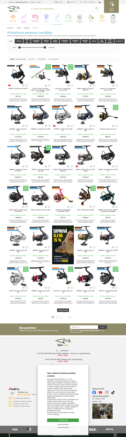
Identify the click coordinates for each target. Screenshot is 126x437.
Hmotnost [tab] (119, 41)
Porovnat (72, 2)
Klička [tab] (94, 41)
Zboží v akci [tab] (27, 41)
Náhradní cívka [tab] (75, 41)
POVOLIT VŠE (63, 420)
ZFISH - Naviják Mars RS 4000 (85, 210)
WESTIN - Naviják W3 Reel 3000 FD (18, 291)
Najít (97, 8)
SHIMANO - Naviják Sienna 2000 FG (40, 291)
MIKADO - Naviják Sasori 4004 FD (18, 88)
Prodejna (32, 2)
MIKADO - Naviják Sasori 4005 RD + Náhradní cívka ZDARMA (108, 210)
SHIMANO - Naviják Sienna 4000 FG (85, 291)
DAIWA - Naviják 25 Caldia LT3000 (40, 210)
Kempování (68, 21)
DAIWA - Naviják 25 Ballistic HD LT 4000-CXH (63, 170)
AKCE (91, 21)
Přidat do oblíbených (27, 85)
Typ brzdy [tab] (102, 41)
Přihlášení (85, 2)
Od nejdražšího (41, 59)
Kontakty (11, 2)
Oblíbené (59, 2)
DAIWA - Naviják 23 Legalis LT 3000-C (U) (85, 89)
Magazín (38, 2)
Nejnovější (31, 59)
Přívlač (57, 21)
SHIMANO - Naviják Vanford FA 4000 (18, 129)
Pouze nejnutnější (63, 427)
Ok (115, 435)
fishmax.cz (13, 9)
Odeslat (102, 327)
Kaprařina (13, 21)
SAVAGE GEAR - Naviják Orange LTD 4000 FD (18, 210)
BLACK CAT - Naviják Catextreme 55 (63, 291)
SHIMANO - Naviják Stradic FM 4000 (18, 251)
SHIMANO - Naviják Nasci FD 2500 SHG (108, 251)
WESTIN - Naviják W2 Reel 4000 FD (108, 291)
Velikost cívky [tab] (46, 41)
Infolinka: (64, 351)
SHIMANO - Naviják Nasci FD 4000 (40, 129)
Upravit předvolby (63, 424)
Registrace (92, 2)
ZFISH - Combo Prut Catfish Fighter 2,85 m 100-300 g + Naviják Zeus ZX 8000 (40, 90)
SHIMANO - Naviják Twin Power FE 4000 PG (18, 170)
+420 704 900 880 (44, 353)
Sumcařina (35, 21)
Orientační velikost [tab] (36, 41)
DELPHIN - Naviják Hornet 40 (108, 129)
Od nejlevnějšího (54, 59)
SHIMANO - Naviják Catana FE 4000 (85, 129)
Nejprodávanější (20, 59)
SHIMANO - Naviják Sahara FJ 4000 (85, 251)
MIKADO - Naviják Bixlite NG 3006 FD (108, 170)
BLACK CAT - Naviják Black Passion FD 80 (63, 89)
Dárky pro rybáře (113, 21)
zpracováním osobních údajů (89, 330)
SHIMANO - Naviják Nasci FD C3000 (40, 251)
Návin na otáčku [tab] (110, 41)
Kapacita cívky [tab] (85, 41)
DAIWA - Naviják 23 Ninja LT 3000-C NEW (85, 170)
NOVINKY (102, 21)
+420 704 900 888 (52, 359)
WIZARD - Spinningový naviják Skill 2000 (40, 170)
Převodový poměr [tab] (64, 41)
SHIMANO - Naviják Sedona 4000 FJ (63, 129)
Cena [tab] (10, 41)
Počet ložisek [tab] (55, 41)
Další (74, 317)
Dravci (46, 21)
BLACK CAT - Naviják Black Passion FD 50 (108, 89)
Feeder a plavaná (24, 21)
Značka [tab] (19, 41)
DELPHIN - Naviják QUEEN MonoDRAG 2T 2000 (63, 210)
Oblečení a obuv (79, 21)
